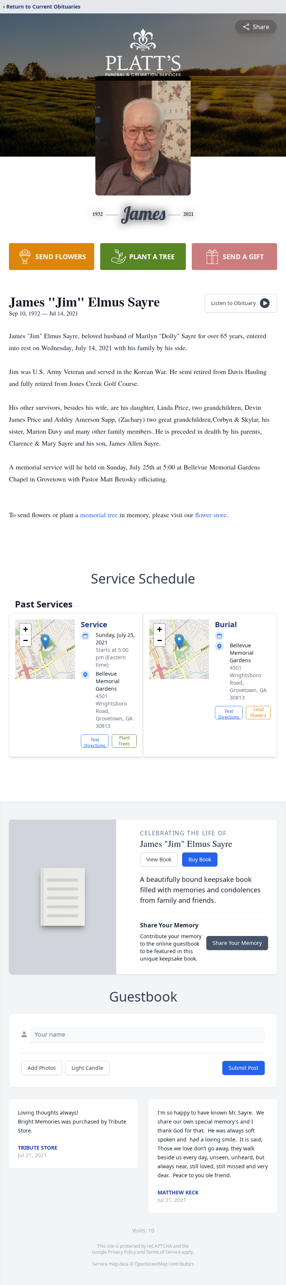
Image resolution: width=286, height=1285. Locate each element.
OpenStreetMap (151, 1264)
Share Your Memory (237, 942)
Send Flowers (258, 712)
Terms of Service (163, 1252)
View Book (158, 859)
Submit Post (243, 1067)
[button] (45, 641)
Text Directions (94, 742)
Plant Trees (124, 741)
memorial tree (99, 514)
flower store (210, 514)
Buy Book (199, 859)
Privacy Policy (122, 1252)
